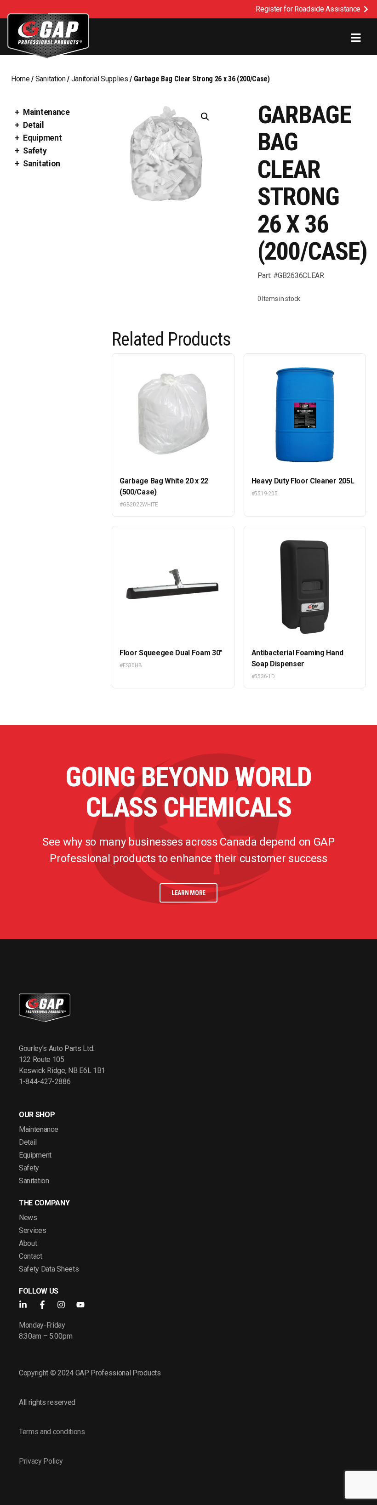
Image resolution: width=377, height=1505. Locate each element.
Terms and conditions (52, 1431)
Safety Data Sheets (49, 1269)
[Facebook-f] (42, 1305)
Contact (30, 1256)
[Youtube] (80, 1305)
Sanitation (50, 78)
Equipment (42, 137)
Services (32, 1230)
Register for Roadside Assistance (308, 9)
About (28, 1243)
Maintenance (46, 112)
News (28, 1217)
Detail (33, 125)
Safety (34, 150)
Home (20, 78)
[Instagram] (61, 1305)
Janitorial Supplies (99, 78)
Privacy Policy (41, 1461)
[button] (205, 116)
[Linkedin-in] (23, 1305)
